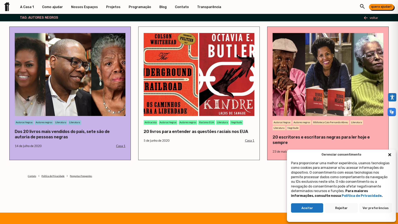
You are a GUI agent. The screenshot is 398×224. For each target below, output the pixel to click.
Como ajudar (52, 7)
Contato (182, 7)
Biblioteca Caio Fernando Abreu (330, 122)
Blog (163, 7)
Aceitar (307, 208)
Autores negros (44, 122)
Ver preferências (376, 208)
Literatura (60, 122)
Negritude (236, 122)
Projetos (113, 7)
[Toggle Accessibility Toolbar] (392, 97)
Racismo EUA (206, 122)
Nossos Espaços (84, 7)
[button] (390, 155)
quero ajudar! (381, 7)
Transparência (209, 7)
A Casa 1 (27, 7)
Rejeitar (341, 208)
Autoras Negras (24, 122)
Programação (140, 7)
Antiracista (151, 122)
